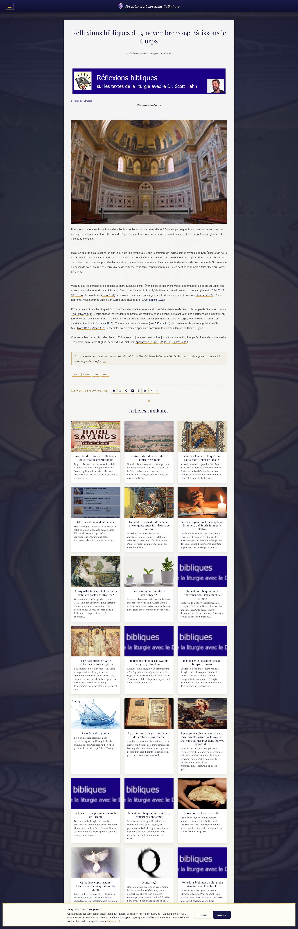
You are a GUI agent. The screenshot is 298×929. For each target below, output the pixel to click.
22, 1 (167, 342)
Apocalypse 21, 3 (145, 342)
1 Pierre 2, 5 (162, 323)
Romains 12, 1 (104, 323)
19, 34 (79, 295)
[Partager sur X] (120, 391)
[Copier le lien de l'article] (157, 391)
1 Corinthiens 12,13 (153, 299)
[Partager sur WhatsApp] (139, 391)
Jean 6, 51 (108, 295)
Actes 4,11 (98, 328)
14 (215, 290)
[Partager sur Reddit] (126, 391)
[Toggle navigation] (10, 6)
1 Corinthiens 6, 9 (81, 313)
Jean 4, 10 (207, 290)
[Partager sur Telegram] (145, 391)
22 (161, 342)
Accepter (222, 914)
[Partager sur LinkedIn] (132, 391)
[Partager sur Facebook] (114, 391)
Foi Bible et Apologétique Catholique (153, 6)
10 (157, 342)
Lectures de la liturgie (81, 101)
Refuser (203, 914)
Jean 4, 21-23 (204, 295)
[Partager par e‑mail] (151, 391)
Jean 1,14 (151, 290)
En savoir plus (114, 921)
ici (104, 361)
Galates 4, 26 (179, 342)
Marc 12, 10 (84, 328)
